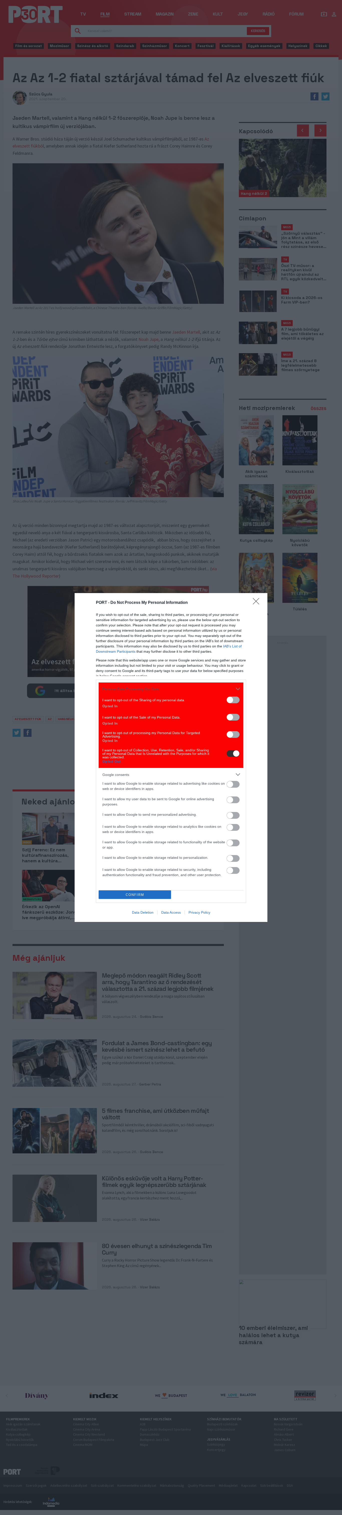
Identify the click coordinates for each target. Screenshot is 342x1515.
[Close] (257, 603)
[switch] (233, 700)
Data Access (171, 912)
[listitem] (171, 689)
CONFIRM (135, 895)
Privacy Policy (199, 912)
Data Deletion (142, 912)
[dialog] (171, 757)
